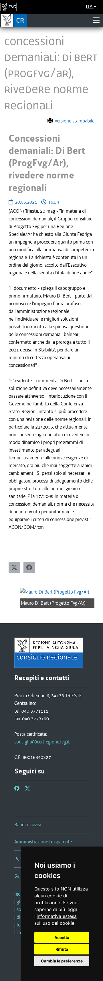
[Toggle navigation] (96, 20)
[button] (14, 567)
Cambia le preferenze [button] (62, 960)
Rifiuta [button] (62, 949)
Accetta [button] (61, 937)
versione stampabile (74, 121)
